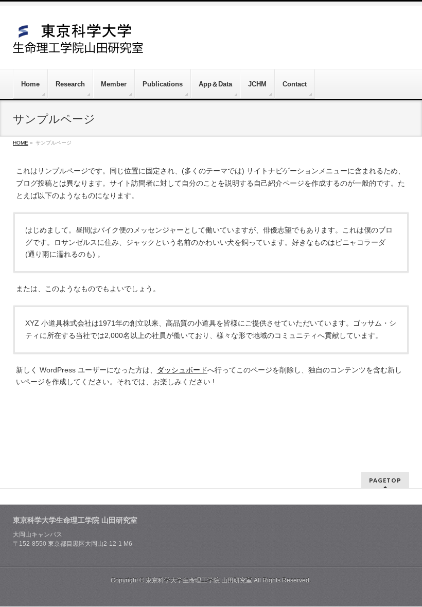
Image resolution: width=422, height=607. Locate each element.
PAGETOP (385, 480)
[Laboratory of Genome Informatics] (78, 42)
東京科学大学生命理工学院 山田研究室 (199, 580)
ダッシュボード (182, 370)
